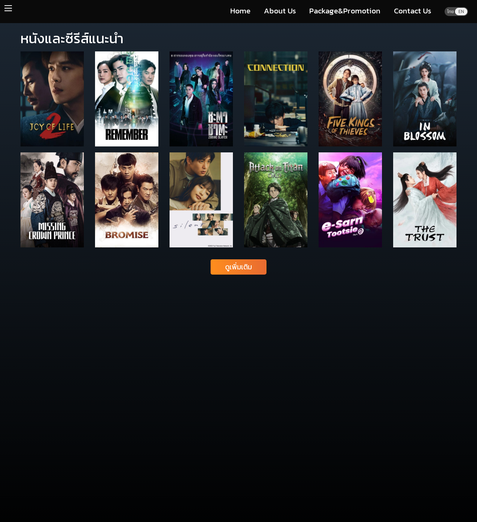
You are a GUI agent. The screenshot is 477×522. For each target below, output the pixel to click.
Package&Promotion (344, 10)
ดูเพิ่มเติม (238, 267)
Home (240, 10)
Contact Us (412, 10)
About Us (280, 10)
